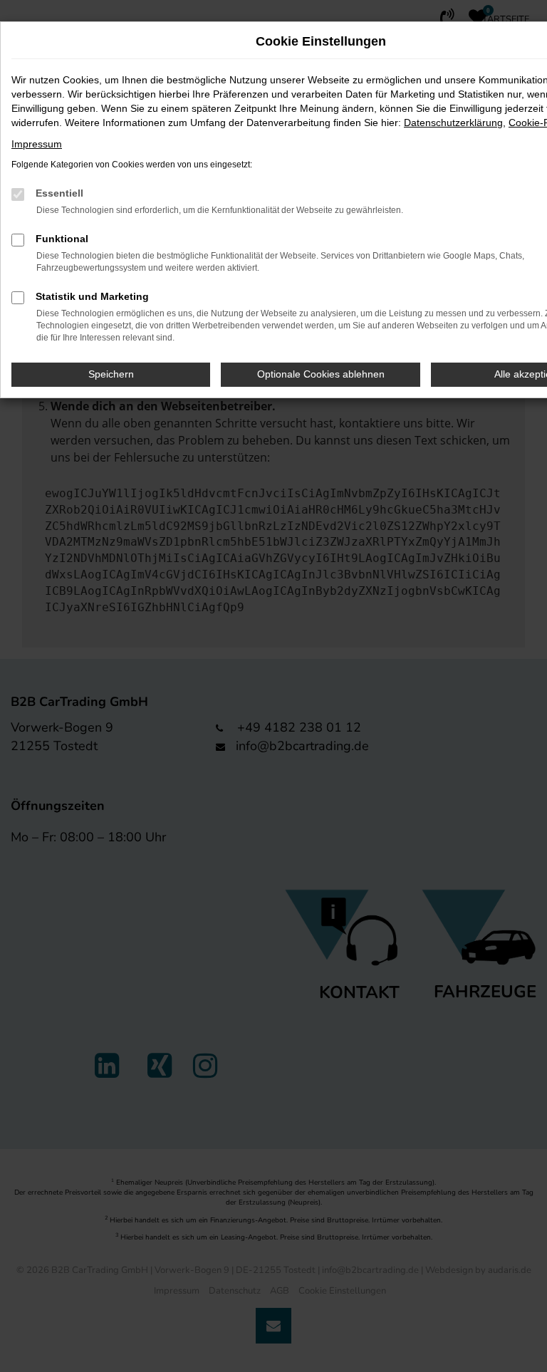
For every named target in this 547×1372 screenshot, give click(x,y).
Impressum (36, 144)
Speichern (111, 374)
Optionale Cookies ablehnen (321, 374)
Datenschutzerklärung (453, 122)
